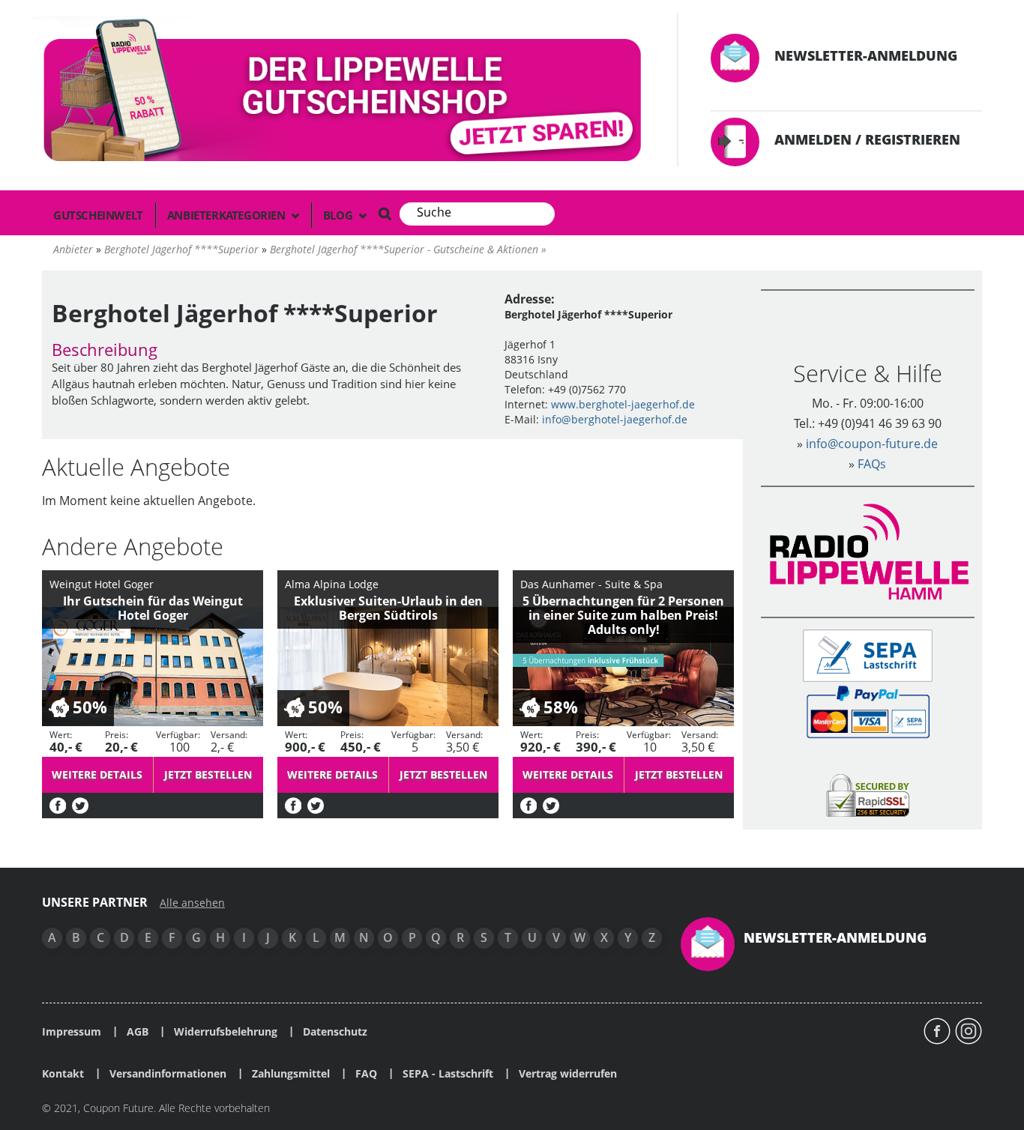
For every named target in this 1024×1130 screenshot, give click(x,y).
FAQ (366, 1074)
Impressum (71, 1032)
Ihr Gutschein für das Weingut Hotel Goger (153, 608)
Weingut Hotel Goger (101, 584)
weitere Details (97, 774)
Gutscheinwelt (98, 215)
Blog (339, 215)
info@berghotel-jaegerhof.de (614, 419)
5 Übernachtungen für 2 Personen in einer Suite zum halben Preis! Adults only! (623, 615)
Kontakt (63, 1074)
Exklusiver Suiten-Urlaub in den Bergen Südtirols (388, 608)
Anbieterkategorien (227, 215)
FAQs (872, 464)
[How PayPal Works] (868, 711)
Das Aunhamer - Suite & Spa (591, 584)
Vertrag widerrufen (568, 1074)
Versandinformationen (167, 1074)
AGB (137, 1032)
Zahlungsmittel (291, 1074)
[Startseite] (345, 93)
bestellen (208, 774)
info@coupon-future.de (872, 443)
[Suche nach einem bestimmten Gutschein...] (384, 213)
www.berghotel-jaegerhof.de (623, 404)
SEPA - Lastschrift (448, 1074)
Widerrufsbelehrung (225, 1032)
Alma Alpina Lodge (332, 584)
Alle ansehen (192, 903)
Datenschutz (335, 1032)
